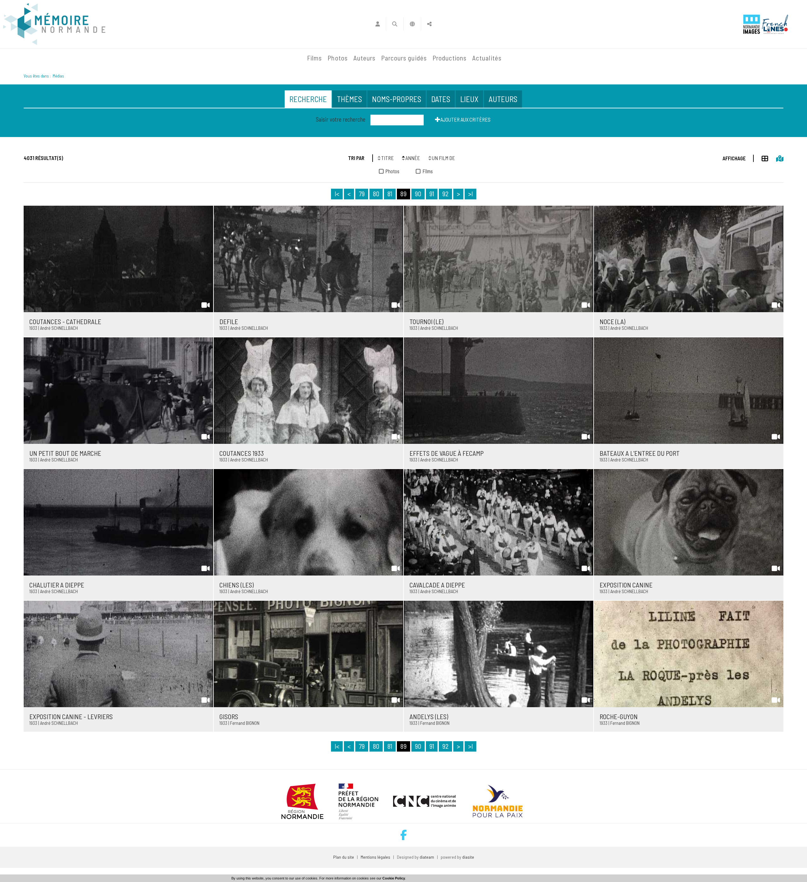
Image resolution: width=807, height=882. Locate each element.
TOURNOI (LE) (426, 321)
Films (314, 58)
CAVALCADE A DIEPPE (437, 585)
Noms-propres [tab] (396, 99)
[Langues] (412, 24)
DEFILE (228, 321)
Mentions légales (375, 857)
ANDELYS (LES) (428, 716)
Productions (450, 58)
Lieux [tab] (469, 99)
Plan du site (343, 857)
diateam (427, 857)
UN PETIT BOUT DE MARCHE (65, 453)
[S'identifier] (377, 24)
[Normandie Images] (751, 24)
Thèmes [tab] (349, 99)
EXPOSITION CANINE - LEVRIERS (71, 716)
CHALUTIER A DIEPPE (56, 585)
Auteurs (364, 58)
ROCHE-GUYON (619, 716)
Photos (337, 58)
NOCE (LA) (612, 321)
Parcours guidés (404, 58)
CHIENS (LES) (236, 585)
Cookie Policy (393, 878)
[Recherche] (395, 24)
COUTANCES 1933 (241, 453)
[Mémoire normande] (54, 24)
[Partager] (429, 24)
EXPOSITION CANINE (626, 585)
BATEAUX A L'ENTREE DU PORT (640, 453)
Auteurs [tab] (503, 99)
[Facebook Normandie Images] (403, 835)
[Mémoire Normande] (236, 58)
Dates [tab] (440, 99)
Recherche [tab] (308, 99)
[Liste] (761, 157)
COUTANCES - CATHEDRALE (65, 321)
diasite (468, 857)
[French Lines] (775, 24)
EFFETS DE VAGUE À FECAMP (446, 453)
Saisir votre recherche (340, 119)
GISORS (228, 716)
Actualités (487, 58)
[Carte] (775, 157)
